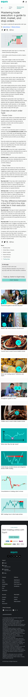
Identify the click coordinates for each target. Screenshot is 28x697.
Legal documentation (7, 614)
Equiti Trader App (17, 584)
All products (4, 590)
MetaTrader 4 (17, 579)
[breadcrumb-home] (1, 7)
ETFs (3, 588)
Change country (8, 610)
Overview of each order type (9, 266)
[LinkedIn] (20, 556)
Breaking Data (6, 247)
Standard (4, 597)
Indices (3, 582)
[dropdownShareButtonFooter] (11, 242)
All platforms (16, 586)
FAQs (5, 573)
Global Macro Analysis (8, 250)
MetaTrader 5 (17, 582)
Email (5, 562)
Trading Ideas (10, 7)
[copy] (7, 30)
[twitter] (5, 30)
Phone (5, 565)
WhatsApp (6, 569)
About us (16, 597)
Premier (3, 599)
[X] (11, 556)
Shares (3, 586)
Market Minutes (7, 254)
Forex (3, 579)
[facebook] (2, 30)
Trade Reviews (6, 256)
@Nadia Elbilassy (16, 27)
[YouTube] (17, 556)
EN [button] (15, 610)
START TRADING (14, 280)
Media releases (17, 601)
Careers (15, 599)
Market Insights (7, 252)
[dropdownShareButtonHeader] (11, 30)
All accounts (4, 603)
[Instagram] (14, 556)
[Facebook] (8, 556)
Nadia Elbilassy (6, 27)
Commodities (5, 584)
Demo (3, 601)
